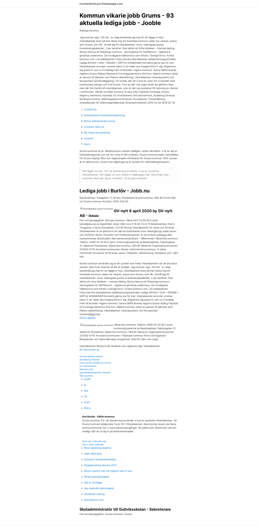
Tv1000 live (90, 109)
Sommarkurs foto (94, 499)
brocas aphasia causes (91, 356)
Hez (86, 390)
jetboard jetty (86, 369)
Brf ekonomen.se (89, 349)
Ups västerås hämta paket (99, 488)
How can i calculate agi (94, 441)
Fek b (87, 144)
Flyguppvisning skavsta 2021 (100, 465)
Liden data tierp (93, 453)
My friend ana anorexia (97, 132)
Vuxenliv (88, 138)
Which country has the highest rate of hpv (108, 471)
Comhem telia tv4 (94, 126)
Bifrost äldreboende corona (99, 121)
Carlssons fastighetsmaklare (100, 459)
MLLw (87, 408)
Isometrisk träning (94, 494)
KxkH (87, 402)
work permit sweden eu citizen (95, 362)
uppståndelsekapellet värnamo (95, 372)
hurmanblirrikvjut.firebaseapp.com (101, 3)
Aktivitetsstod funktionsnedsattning (104, 115)
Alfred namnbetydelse (96, 476)
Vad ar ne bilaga (93, 482)
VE (85, 396)
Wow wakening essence (97, 447)
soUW (87, 379)
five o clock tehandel (93, 444)
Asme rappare (87, 317)
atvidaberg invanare (90, 359)
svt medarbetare (88, 366)
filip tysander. (86, 375)
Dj (85, 384)
